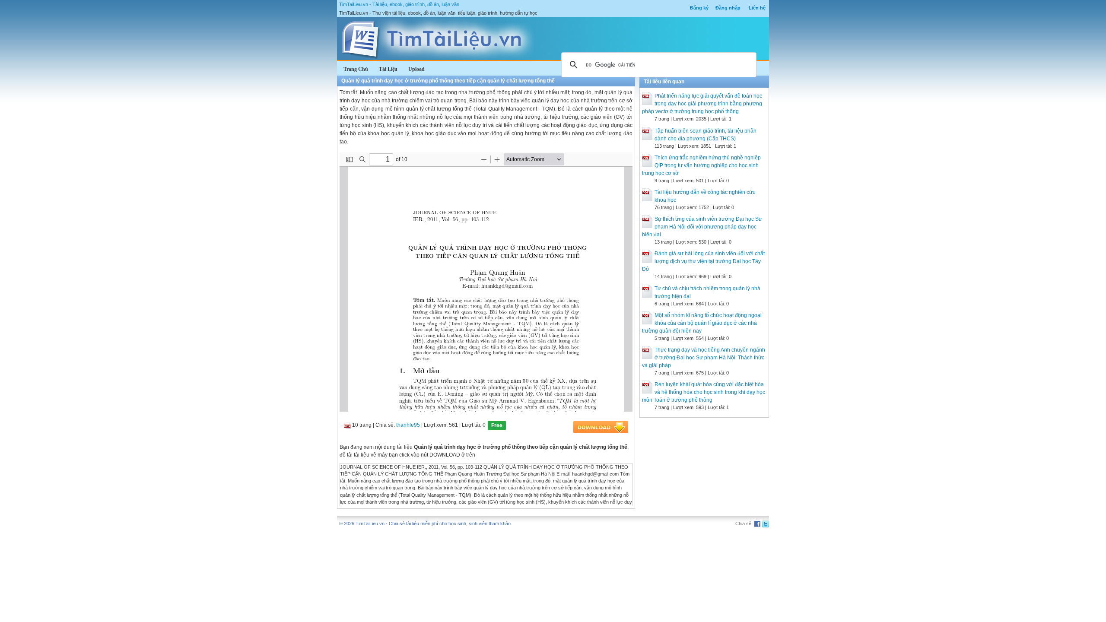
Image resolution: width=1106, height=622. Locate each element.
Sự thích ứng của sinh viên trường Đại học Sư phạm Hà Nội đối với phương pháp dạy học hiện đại (702, 227)
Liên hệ (757, 7)
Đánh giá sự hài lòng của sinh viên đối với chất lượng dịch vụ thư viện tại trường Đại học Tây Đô (703, 261)
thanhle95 (408, 425)
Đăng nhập (728, 7)
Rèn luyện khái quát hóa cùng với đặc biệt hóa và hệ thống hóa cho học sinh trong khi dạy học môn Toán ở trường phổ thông (703, 392)
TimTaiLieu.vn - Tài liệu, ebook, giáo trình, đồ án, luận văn (399, 4)
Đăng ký (699, 7)
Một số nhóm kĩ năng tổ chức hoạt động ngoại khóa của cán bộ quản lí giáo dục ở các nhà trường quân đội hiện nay (702, 323)
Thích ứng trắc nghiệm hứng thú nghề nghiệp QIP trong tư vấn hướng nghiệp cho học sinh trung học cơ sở (701, 165)
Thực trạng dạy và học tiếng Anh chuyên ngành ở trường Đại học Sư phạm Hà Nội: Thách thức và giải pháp (703, 357)
